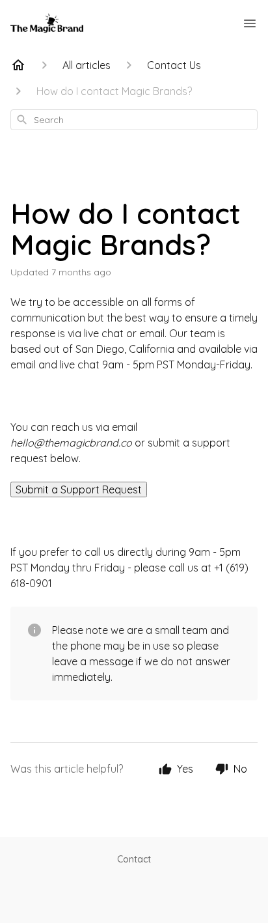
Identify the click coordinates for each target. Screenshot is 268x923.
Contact (134, 859)
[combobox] (134, 119)
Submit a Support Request (79, 489)
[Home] (18, 65)
